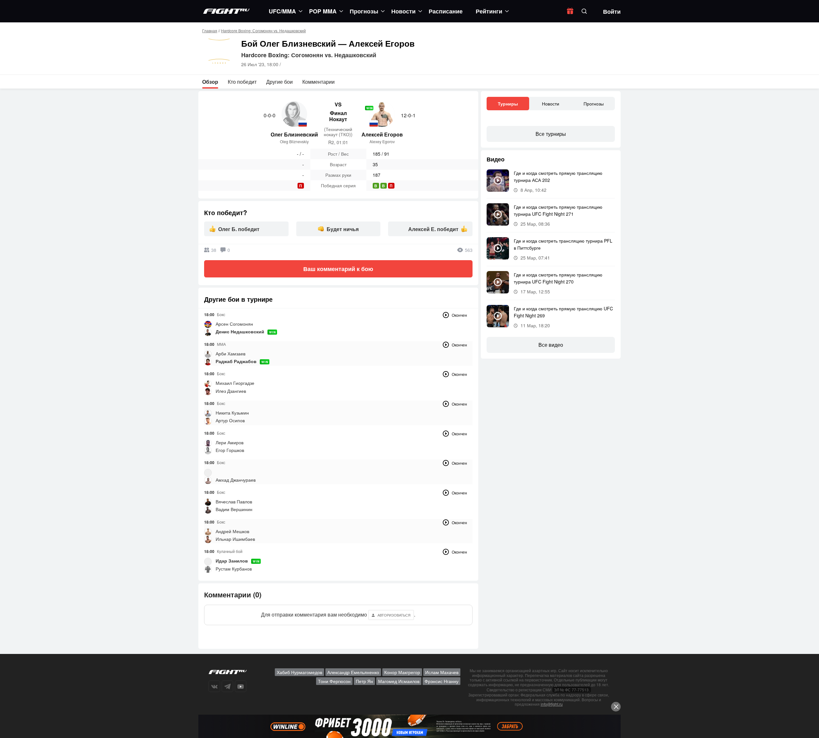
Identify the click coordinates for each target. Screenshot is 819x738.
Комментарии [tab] (318, 81)
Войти (612, 11)
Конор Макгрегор (402, 672)
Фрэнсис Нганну (441, 681)
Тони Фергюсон (334, 681)
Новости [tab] (550, 103)
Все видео (550, 344)
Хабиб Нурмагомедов (299, 672)
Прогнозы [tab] (594, 103)
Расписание (446, 11)
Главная (209, 30)
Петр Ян (364, 681)
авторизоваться (394, 615)
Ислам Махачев (441, 672)
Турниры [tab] (508, 103)
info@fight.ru (552, 704)
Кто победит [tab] (242, 81)
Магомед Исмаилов (398, 681)
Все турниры (551, 133)
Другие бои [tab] (279, 81)
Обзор (210, 81)
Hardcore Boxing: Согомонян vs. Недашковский (263, 30)
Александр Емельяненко (353, 672)
